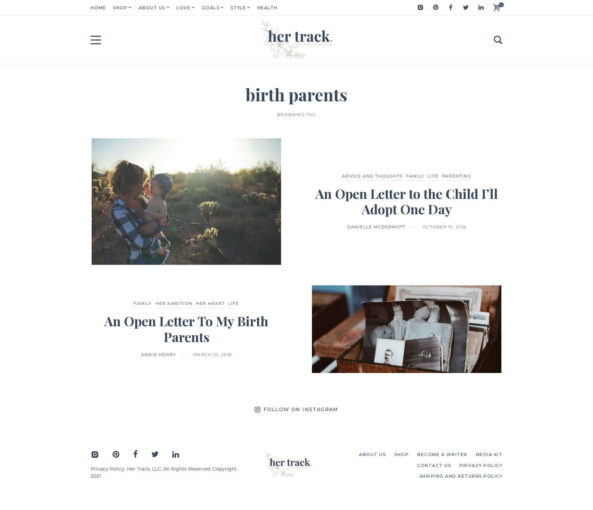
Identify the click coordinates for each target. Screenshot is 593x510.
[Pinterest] (435, 7)
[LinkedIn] (481, 7)
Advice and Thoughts (372, 176)
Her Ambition (174, 303)
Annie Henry (158, 354)
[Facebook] (450, 7)
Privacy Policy (108, 469)
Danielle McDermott (376, 226)
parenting (456, 176)
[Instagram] (420, 7)
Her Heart (210, 303)
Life (433, 176)
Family (415, 176)
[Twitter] (466, 7)
